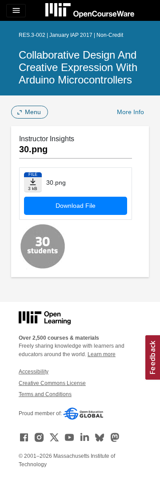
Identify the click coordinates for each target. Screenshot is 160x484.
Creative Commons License (52, 383)
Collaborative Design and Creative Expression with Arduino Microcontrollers (78, 67)
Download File (76, 205)
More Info (130, 111)
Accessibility (33, 372)
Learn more (102, 354)
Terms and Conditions (45, 394)
